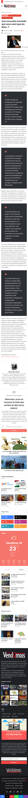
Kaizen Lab (9, 783)
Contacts (21, 788)
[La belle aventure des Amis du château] (6, 576)
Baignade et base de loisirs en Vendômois (20, 640)
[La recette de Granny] (21, 497)
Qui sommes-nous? (9, 785)
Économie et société (7, 18)
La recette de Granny (20, 502)
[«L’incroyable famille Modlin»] (21, 483)
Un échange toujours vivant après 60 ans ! (14, 1)
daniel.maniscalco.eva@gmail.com (10, 356)
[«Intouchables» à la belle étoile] (6, 603)
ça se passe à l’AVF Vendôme (6, 489)
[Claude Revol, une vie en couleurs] (7, 634)
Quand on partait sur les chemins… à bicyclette (7, 624)
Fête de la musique (6, 716)
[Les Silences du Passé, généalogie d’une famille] (14, 703)
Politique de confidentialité (11, 788)
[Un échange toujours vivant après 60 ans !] (6, 596)
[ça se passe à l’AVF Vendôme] (7, 483)
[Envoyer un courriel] (11, 30)
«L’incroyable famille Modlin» (20, 489)
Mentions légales (19, 785)
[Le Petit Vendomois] (10, 6)
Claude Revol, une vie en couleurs (7, 639)
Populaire (7, 569)
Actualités (9, 12)
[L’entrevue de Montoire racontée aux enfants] (23, 703)
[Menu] (2, 6)
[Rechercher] (26, 6)
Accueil (4, 12)
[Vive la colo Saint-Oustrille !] (7, 497)
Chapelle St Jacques (6, 713)
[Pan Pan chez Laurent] (23, 692)
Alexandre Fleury (7, 30)
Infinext (21, 783)
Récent (21, 569)
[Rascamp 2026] (5, 687)
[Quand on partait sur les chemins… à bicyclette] (6, 583)
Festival (14, 713)
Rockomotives (15, 716)
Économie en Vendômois (14, 15)
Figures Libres (21, 713)
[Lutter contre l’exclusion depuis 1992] (6, 590)
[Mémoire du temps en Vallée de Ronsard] (23, 698)
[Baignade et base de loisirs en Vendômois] (21, 634)
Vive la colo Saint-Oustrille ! (6, 503)
